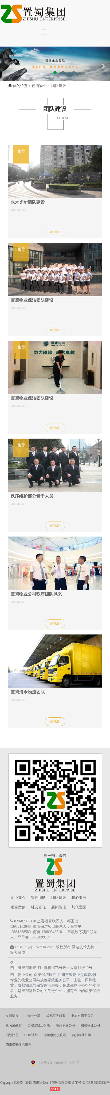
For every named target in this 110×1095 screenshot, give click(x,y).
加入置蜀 (79, 907)
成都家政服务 (55, 1016)
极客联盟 (17, 952)
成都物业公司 (77, 985)
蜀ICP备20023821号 (96, 1083)
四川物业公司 (21, 975)
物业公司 (28, 980)
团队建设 (58, 898)
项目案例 (18, 907)
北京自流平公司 (82, 1016)
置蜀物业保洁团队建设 (32, 300)
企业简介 (18, 898)
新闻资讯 (58, 907)
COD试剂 (31, 1035)
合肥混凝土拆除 (39, 1025)
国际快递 (12, 1035)
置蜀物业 (39, 86)
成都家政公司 (32, 991)
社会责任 (38, 907)
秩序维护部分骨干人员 (32, 496)
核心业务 (79, 898)
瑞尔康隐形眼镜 (55, 1035)
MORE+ (55, 232)
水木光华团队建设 (28, 202)
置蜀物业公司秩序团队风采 (36, 594)
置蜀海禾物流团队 (28, 692)
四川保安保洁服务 (18, 1045)
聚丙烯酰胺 (14, 1025)
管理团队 (38, 898)
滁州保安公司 (65, 1025)
